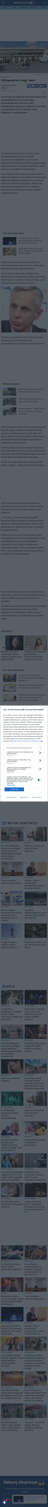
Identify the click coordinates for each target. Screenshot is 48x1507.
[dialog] (24, 753)
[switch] (39, 753)
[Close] (44, 710)
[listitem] (24, 748)
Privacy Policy (37, 797)
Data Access (24, 797)
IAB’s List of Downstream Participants (27, 741)
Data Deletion (11, 797)
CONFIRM (14, 789)
